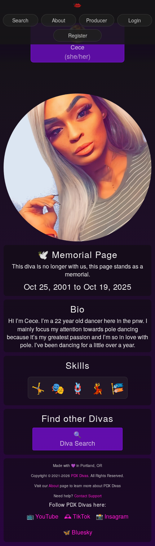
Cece (77, 47)
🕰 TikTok (77, 516)
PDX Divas (79, 475)
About (54, 485)
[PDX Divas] (77, 8)
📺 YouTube (42, 516)
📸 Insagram (112, 516)
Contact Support (88, 495)
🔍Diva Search (77, 439)
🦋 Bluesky (77, 532)
